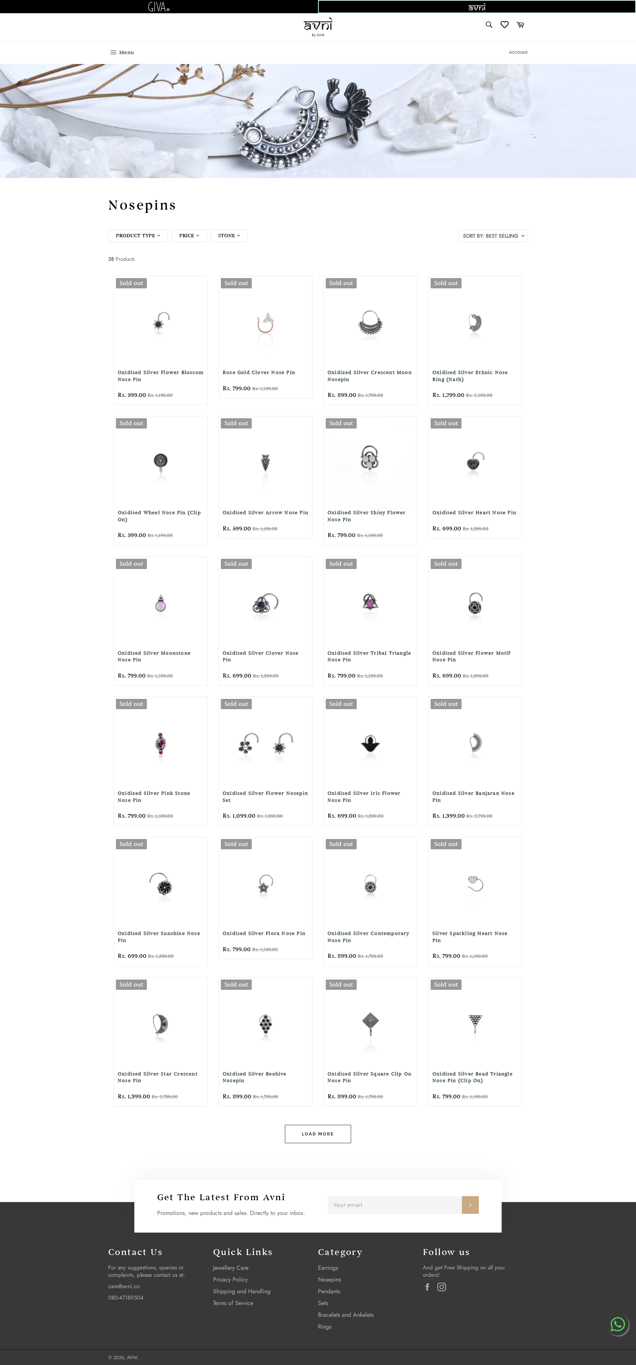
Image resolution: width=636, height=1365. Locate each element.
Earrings (328, 1267)
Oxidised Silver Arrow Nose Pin (265, 512)
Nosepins (329, 1279)
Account (518, 52)
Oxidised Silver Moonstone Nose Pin (154, 656)
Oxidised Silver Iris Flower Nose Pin (364, 796)
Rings (324, 1326)
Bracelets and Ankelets (346, 1315)
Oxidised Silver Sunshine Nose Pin (159, 936)
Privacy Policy (230, 1279)
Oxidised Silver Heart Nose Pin (474, 512)
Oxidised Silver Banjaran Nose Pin (473, 796)
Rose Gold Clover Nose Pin (259, 372)
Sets (323, 1303)
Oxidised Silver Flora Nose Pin (264, 933)
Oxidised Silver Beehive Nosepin (255, 1077)
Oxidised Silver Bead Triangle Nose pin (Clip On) (472, 1077)
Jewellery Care (230, 1267)
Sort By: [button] (490, 235)
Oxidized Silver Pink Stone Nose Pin (154, 796)
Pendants (329, 1291)
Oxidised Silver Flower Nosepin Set (265, 796)
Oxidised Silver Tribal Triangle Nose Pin (369, 656)
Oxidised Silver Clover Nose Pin (260, 656)
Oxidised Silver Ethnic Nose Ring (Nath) (470, 376)
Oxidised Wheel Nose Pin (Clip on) (159, 516)
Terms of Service (233, 1303)
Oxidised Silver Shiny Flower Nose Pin (367, 516)
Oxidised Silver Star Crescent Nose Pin (158, 1077)
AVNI (132, 1357)
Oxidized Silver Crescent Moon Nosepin (370, 376)
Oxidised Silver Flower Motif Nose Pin (471, 656)
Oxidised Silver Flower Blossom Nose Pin (161, 376)
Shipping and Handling (242, 1291)
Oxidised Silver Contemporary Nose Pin (369, 936)
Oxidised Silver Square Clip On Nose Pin (369, 1077)
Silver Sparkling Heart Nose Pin (470, 936)
